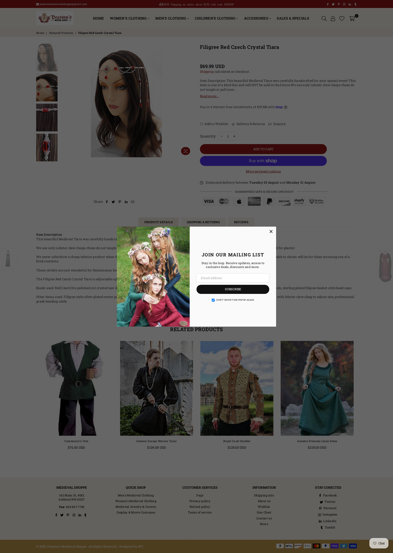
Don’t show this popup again (235, 299)
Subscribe (233, 289)
